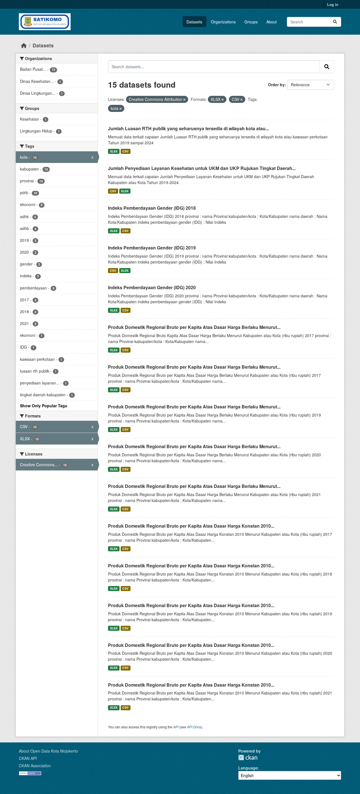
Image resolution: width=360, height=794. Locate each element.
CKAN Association (35, 765)
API (176, 726)
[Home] (24, 45)
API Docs (194, 726)
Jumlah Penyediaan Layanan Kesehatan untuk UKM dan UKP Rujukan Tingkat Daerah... (202, 168)
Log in (332, 4)
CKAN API (28, 758)
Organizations (223, 22)
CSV (125, 151)
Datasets (194, 22)
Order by (276, 84)
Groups (251, 22)
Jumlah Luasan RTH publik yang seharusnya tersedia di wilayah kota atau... (188, 128)
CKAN (247, 757)
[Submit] (335, 22)
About (271, 22)
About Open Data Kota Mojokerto (48, 751)
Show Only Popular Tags (43, 405)
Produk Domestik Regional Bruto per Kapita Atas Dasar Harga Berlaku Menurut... (194, 327)
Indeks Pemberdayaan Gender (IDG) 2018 (152, 208)
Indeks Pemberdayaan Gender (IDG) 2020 (152, 287)
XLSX (114, 151)
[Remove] (184, 99)
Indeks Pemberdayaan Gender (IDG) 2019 (152, 247)
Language (248, 768)
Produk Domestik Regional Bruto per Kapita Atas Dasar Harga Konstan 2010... (191, 526)
